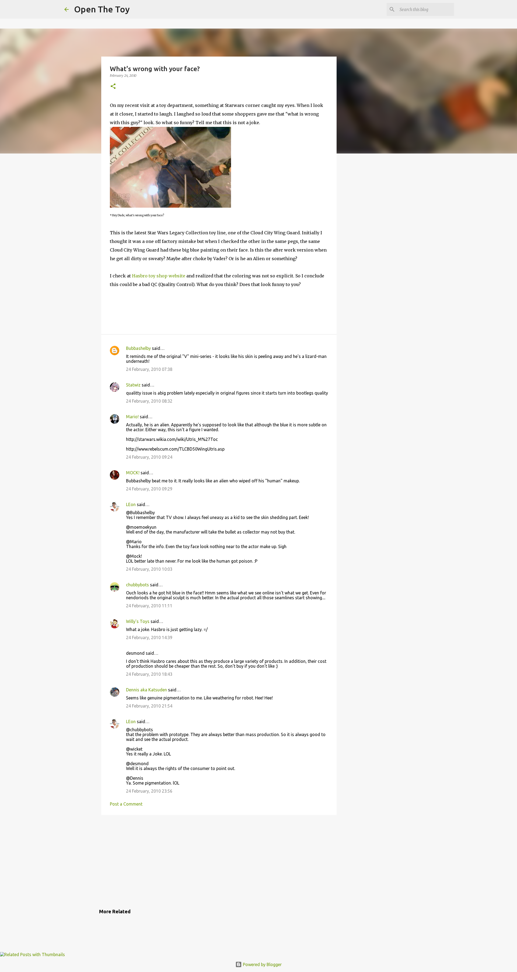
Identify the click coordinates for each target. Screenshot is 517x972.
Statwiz (133, 384)
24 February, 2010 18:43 (149, 674)
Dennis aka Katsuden (146, 689)
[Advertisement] (219, 860)
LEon (131, 504)
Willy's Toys (137, 621)
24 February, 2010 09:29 (149, 488)
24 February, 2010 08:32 (149, 401)
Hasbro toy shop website (158, 275)
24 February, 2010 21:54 (149, 705)
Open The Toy (102, 9)
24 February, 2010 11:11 (149, 605)
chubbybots (137, 584)
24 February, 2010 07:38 (149, 369)
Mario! (132, 416)
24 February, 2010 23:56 (149, 791)
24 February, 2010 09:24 (149, 457)
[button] (113, 86)
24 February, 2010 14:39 (149, 637)
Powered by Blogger (262, 964)
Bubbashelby (138, 348)
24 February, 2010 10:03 (149, 569)
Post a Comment (126, 804)
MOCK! (132, 472)
